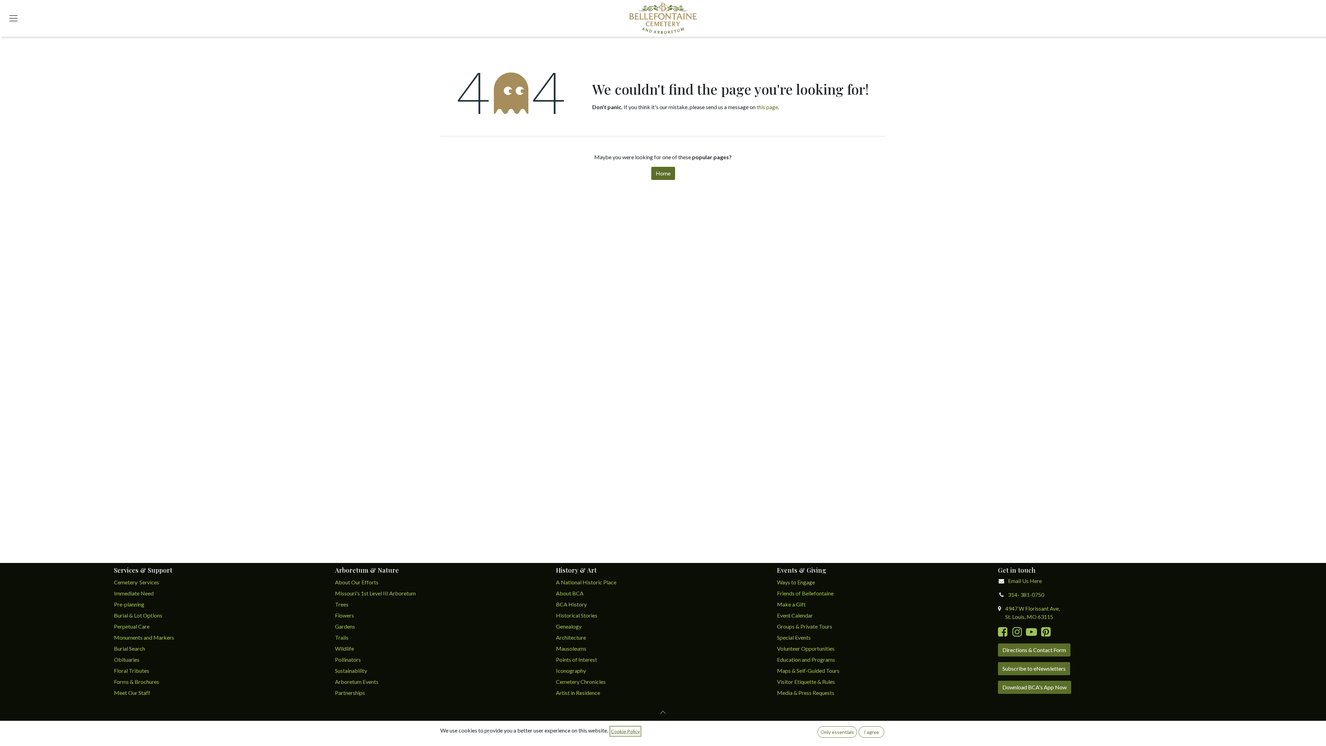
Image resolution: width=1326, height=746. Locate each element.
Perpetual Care (132, 626)
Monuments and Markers (144, 637)
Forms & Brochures (136, 681)
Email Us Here (1025, 580)
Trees (341, 604)
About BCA (570, 593)
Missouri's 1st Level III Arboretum (375, 593)
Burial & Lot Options (138, 615)
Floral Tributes (131, 670)
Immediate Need (134, 593)
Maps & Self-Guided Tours (808, 670)
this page (767, 107)
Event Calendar (795, 615)
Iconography (571, 670)
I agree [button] (871, 732)
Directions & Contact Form (1034, 650)
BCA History (571, 604)
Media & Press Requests (805, 692)
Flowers (344, 615)
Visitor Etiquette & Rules (806, 681)
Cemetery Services (137, 582)
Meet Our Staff (132, 692)
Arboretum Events (356, 681)
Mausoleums (571, 648)
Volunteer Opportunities (806, 648)
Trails (341, 637)
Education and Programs (806, 659)
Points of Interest (576, 659)
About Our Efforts (356, 582)
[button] (663, 712)
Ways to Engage (796, 582)
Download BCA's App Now (1034, 687)
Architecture (571, 637)
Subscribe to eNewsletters (1034, 668)
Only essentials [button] (837, 732)
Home (663, 173)
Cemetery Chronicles (581, 681)
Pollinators (348, 659)
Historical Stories (576, 615)
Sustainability (351, 670)
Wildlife (344, 648)
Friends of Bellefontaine (805, 593)
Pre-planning (129, 604)
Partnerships (350, 692)
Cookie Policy (625, 731)
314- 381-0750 (1026, 594)
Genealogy (569, 626)
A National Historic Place (586, 582)
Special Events (794, 637)
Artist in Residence (578, 692)
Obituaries (127, 659)
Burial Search (129, 648)
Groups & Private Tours (804, 626)
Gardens (345, 626)
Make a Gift (791, 604)
